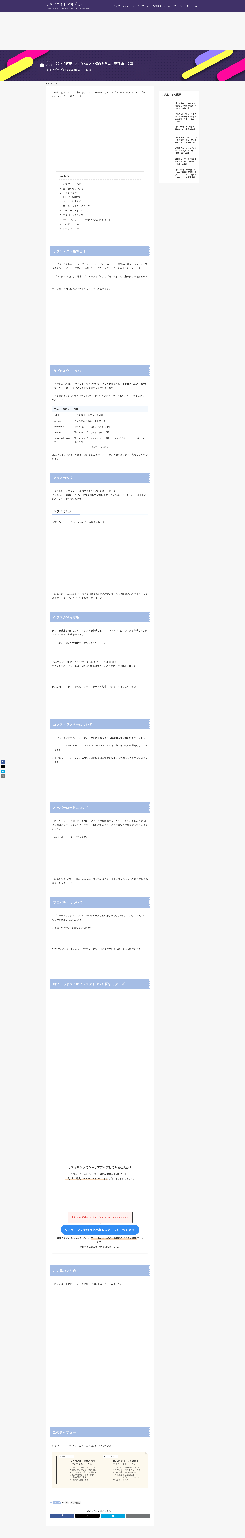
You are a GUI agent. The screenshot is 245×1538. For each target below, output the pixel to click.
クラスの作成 (70, 193)
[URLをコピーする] (138, 1516)
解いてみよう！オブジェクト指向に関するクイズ (88, 219)
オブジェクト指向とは (74, 183)
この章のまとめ (71, 224)
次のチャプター (71, 228)
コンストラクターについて (76, 205)
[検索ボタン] (196, 6)
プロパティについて (73, 214)
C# (67, 1503)
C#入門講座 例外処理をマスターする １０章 (126, 1462)
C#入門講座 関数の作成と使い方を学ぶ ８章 (82, 1462)
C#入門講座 (75, 1503)
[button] (62, 1516)
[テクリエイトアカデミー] (65, 4)
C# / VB (59, 70)
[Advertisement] (122, 31)
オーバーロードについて (75, 210)
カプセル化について (73, 188)
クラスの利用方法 (72, 201)
